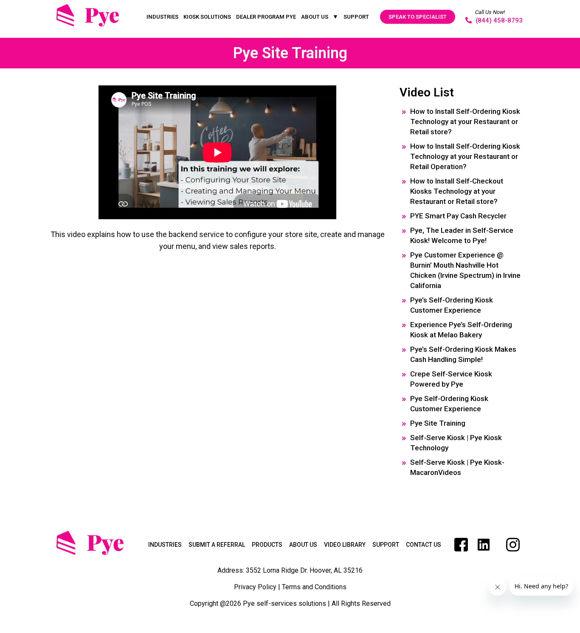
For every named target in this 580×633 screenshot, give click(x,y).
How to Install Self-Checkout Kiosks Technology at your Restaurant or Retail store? (456, 191)
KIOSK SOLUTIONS (207, 17)
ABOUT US (314, 17)
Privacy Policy (255, 587)
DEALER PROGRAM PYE (266, 17)
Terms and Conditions (314, 587)
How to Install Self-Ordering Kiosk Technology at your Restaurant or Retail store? (465, 121)
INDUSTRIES (162, 17)
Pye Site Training (437, 423)
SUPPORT (356, 17)
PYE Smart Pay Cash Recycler (458, 216)
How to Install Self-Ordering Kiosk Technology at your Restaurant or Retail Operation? (465, 156)
